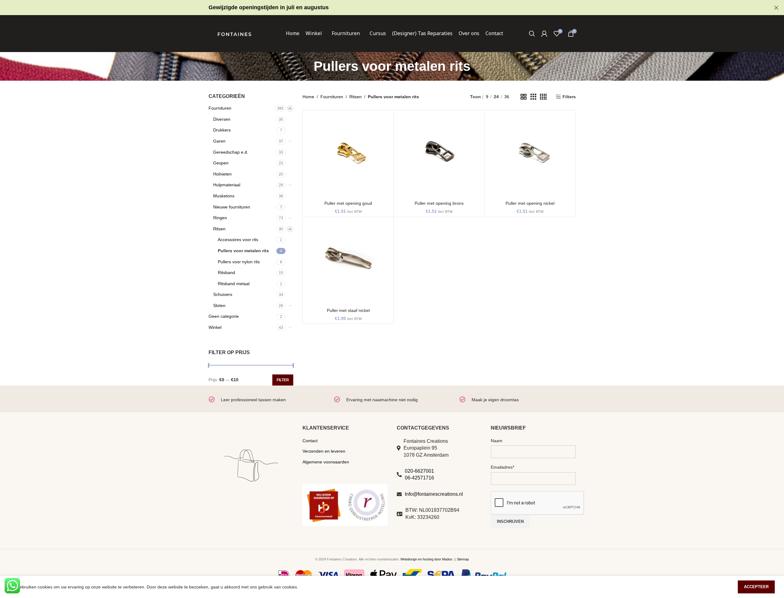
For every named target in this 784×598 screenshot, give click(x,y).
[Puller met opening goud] (348, 155)
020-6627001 (419, 471)
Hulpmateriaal (226, 184)
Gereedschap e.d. (230, 152)
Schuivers (222, 294)
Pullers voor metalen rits (243, 250)
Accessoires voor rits (238, 239)
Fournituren (220, 108)
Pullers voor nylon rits (239, 261)
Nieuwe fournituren (231, 206)
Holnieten (222, 174)
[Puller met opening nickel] (530, 155)
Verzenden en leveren (324, 451)
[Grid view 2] (523, 97)
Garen (219, 141)
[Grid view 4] (543, 97)
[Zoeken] (532, 33)
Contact (310, 440)
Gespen (221, 162)
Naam (496, 440)
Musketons (223, 195)
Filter (283, 380)
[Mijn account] (544, 33)
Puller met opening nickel (530, 203)
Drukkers (222, 129)
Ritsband (226, 272)
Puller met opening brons (439, 203)
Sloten (219, 305)
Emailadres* (502, 467)
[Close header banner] (776, 7)
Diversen (221, 119)
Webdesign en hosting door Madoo (426, 559)
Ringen (220, 217)
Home (308, 96)
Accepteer (756, 586)
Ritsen (219, 228)
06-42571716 (419, 477)
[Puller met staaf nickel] (348, 262)
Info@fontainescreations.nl (434, 494)
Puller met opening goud (348, 203)
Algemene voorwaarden (326, 461)
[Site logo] (234, 33)
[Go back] (306, 66)
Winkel (215, 327)
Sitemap (463, 559)
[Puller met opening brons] (439, 155)
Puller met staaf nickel (348, 310)
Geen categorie (224, 316)
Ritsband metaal (234, 283)
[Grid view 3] (533, 97)
